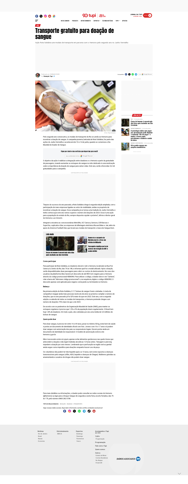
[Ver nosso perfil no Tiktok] (89, 412)
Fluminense (80, 439)
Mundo (40, 439)
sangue (69, 404)
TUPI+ (97, 436)
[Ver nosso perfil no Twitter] (74, 412)
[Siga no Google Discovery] (145, 75)
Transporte (78, 404)
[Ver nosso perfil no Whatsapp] (79, 412)
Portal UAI (99, 463)
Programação (100, 439)
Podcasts (75, 21)
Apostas (124, 21)
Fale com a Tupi (101, 446)
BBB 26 (59, 434)
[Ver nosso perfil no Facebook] (64, 412)
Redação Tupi (48, 76)
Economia (41, 441)
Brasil (40, 436)
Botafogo (79, 434)
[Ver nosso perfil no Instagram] (69, 412)
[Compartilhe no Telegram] (136, 75)
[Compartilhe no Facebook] (126, 75)
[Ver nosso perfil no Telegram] (84, 412)
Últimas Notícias (107, 21)
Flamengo (79, 436)
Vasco (78, 441)
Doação (63, 404)
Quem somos (100, 449)
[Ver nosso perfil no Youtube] (94, 412)
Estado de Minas (101, 455)
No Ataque (99, 460)
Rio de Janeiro (65, 21)
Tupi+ (117, 21)
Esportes (96, 21)
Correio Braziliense (102, 458)
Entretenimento (86, 21)
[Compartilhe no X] (129, 75)
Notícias (41, 431)
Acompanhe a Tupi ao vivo (102, 432)
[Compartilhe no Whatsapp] (133, 75)
